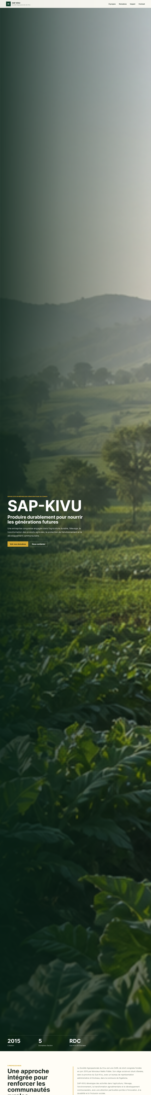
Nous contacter (38, 544)
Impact (132, 4)
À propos (112, 4)
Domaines (123, 4)
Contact (142, 4)
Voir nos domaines (18, 544)
